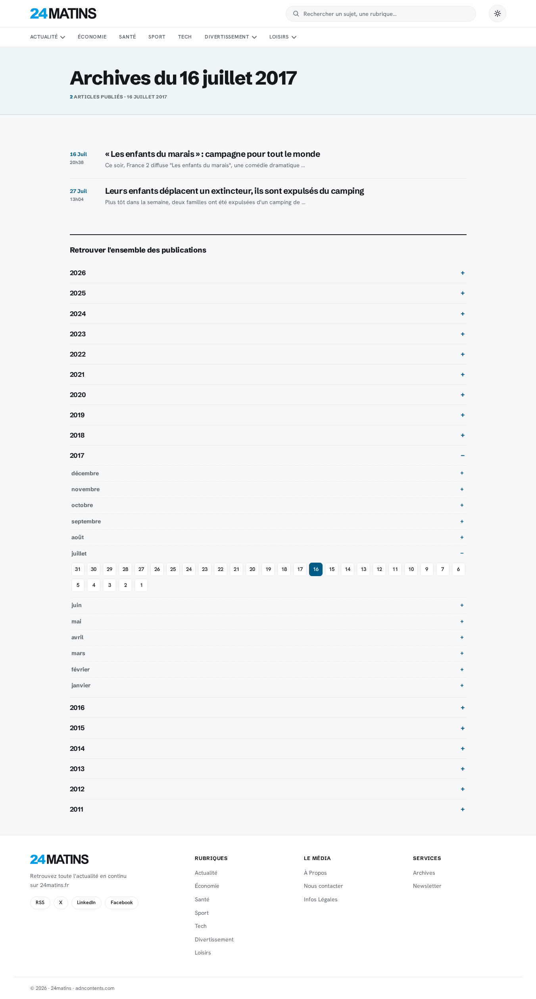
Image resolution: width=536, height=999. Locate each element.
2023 (78, 334)
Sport (156, 36)
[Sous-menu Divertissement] (254, 37)
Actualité (44, 36)
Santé (127, 36)
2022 (78, 354)
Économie (92, 36)
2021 (77, 374)
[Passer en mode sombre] (497, 13)
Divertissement (227, 36)
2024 (78, 314)
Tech (185, 36)
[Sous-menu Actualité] (62, 37)
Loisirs (279, 36)
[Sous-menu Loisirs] (294, 37)
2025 (78, 293)
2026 (78, 273)
